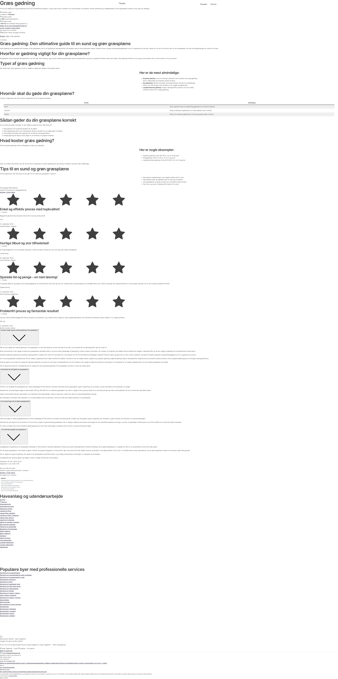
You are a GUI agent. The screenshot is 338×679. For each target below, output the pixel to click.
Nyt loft (44, 663)
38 (4, 631)
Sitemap (11, 676)
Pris (7, 36)
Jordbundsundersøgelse (34, 663)
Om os (2, 667)
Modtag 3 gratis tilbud (7, 192)
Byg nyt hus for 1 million (99, 663)
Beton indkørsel (52, 663)
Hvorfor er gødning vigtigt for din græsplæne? (12, 482)
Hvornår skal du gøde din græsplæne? (10, 485)
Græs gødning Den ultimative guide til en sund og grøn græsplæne (17, 480)
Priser (7, 672)
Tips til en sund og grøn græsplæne (9, 490)
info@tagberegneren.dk (13, 653)
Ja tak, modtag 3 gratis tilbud (10, 28)
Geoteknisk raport (19, 663)
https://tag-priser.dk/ (16, 672)
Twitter (15, 676)
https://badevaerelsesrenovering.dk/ (35, 672)
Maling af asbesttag (6, 663)
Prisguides (203, 4)
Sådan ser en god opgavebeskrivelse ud (13, 26)
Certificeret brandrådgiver (66, 663)
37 (4, 628)
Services (213, 4)
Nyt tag (2, 672)
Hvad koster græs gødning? (7, 489)
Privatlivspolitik (9, 667)
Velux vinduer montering (83, 663)
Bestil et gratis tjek (6, 651)
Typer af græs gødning (6, 483)
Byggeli (2, 36)
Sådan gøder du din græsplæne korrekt (10, 487)
